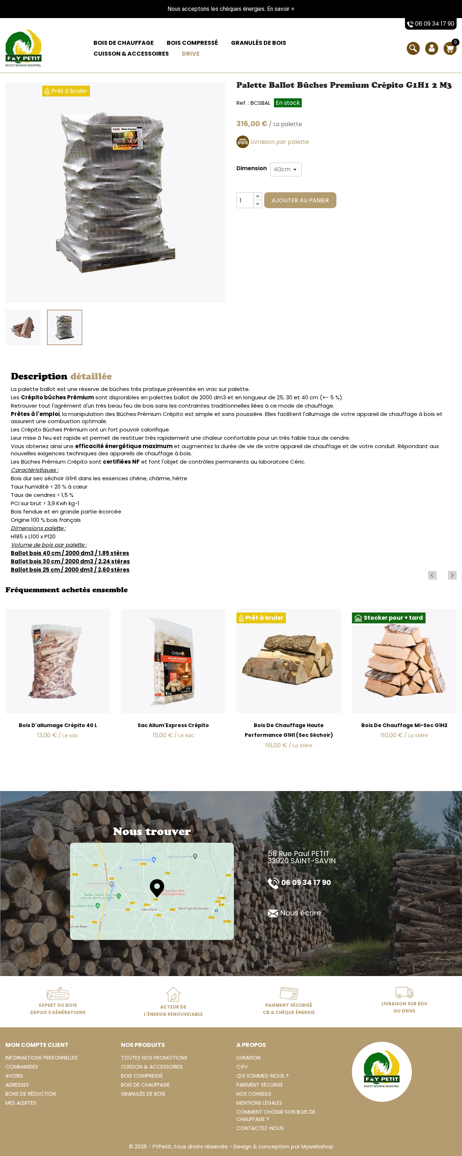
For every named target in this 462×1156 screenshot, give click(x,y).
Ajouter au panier (300, 200)
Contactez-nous (260, 1128)
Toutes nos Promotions (154, 1057)
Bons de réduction (30, 1093)
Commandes (21, 1066)
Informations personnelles (41, 1057)
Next (452, 575)
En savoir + (281, 8)
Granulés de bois (258, 43)
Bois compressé (192, 43)
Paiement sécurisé (259, 1084)
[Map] (152, 891)
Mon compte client (37, 1045)
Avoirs (14, 1075)
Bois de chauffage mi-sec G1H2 (404, 725)
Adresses (17, 1084)
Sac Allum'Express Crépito (173, 725)
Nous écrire (300, 913)
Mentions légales (259, 1102)
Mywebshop (317, 1146)
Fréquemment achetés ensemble (66, 590)
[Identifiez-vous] (431, 53)
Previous (432, 575)
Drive (191, 54)
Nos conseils (253, 1093)
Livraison (248, 1057)
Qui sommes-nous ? (262, 1075)
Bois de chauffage (123, 43)
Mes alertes (20, 1102)
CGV (242, 1066)
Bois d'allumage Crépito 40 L (58, 725)
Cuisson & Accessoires (131, 54)
